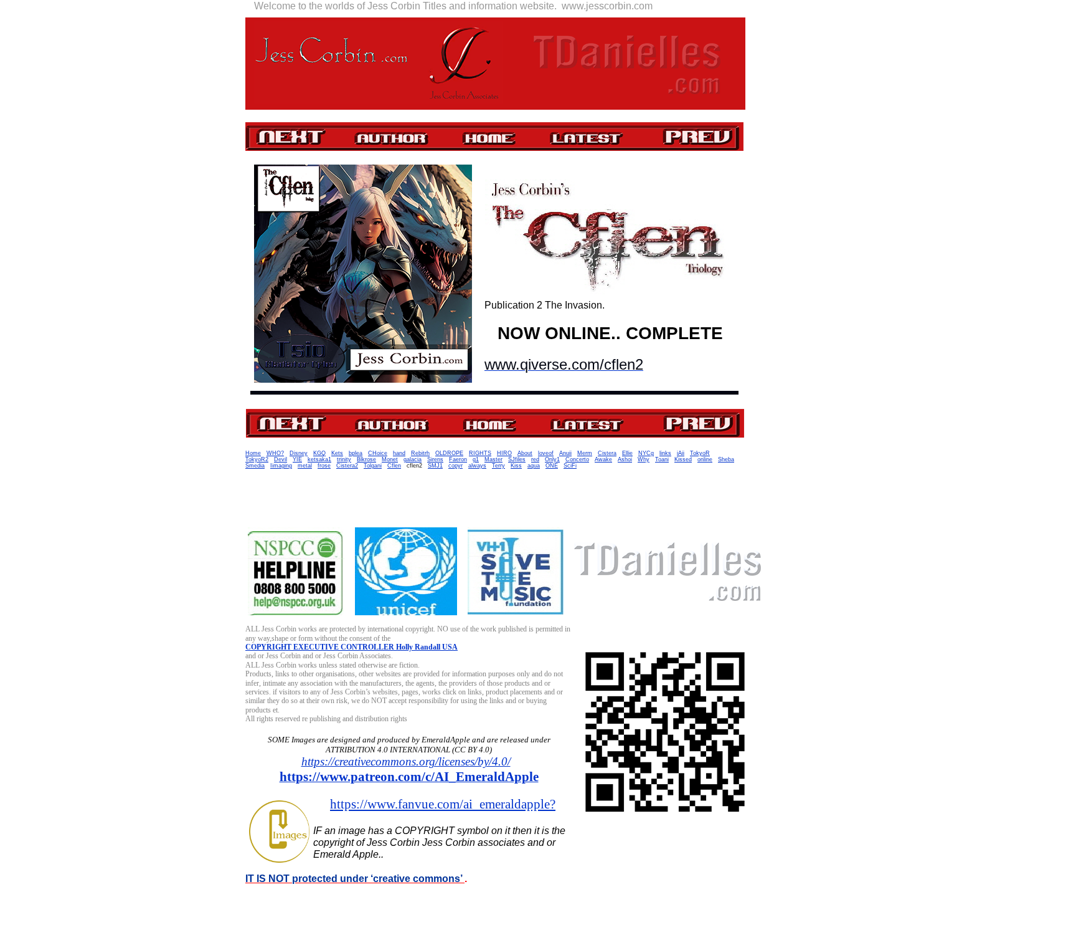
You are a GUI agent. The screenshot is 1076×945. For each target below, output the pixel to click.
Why (643, 459)
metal (305, 466)
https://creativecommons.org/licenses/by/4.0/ (406, 761)
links (665, 453)
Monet (390, 459)
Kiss (516, 466)
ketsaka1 (319, 459)
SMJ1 (435, 466)
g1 (476, 459)
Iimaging (281, 466)
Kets (337, 453)
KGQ (319, 453)
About (524, 453)
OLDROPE (449, 453)
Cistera (607, 453)
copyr (455, 466)
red (535, 459)
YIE (297, 459)
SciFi (570, 466)
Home (253, 453)
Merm (584, 453)
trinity (344, 459)
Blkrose (366, 459)
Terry (498, 466)
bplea (355, 453)
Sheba (726, 459)
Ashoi (625, 459)
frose (324, 466)
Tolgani (373, 466)
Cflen (394, 466)
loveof (546, 453)
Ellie (627, 453)
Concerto (577, 459)
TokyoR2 (256, 459)
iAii (680, 453)
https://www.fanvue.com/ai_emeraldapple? (442, 804)
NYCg (646, 453)
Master (493, 459)
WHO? (275, 453)
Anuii (565, 453)
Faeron (458, 459)
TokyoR (700, 453)
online (704, 459)
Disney (299, 453)
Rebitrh (420, 453)
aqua (533, 466)
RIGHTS (480, 453)
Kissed (683, 459)
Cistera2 (347, 466)
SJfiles (517, 459)
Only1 (552, 459)
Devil (280, 459)
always (477, 466)
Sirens (435, 459)
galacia (413, 459)
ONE (551, 466)
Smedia (255, 466)
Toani (662, 459)
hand (399, 453)
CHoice (377, 453)
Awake (603, 459)
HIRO (504, 453)
